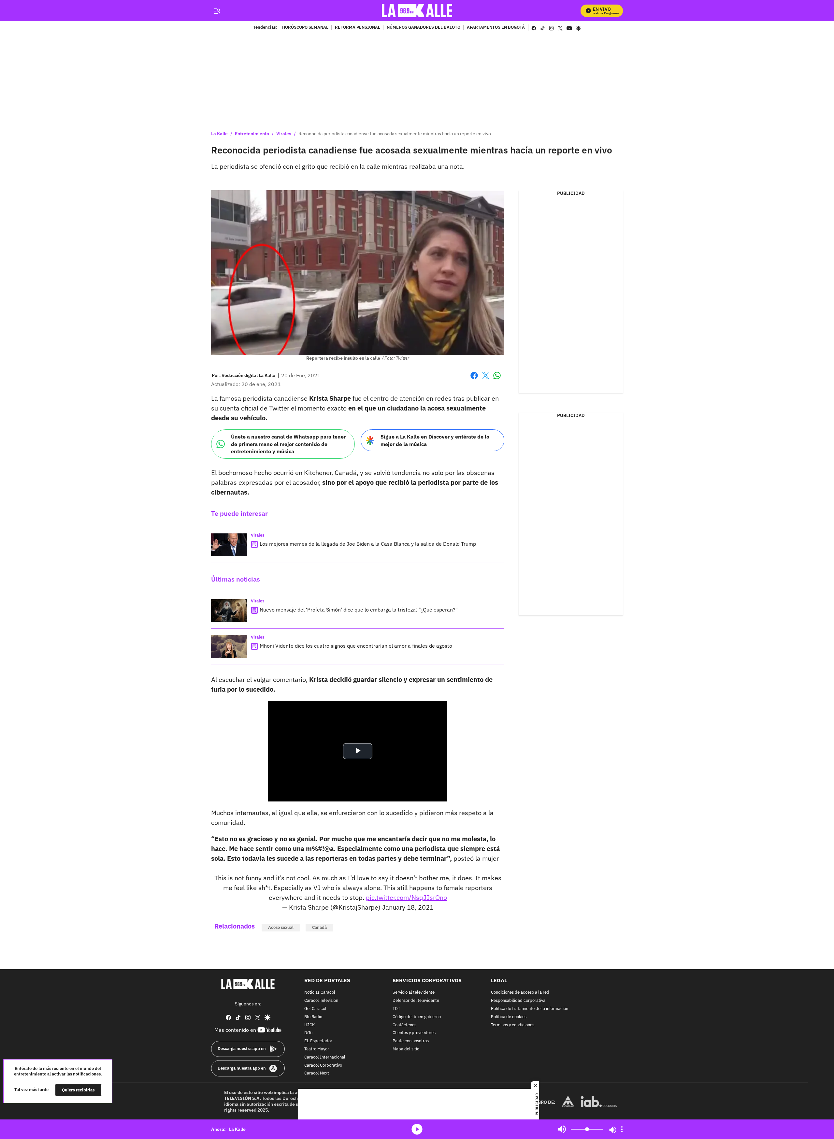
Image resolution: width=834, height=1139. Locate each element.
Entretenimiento (252, 133)
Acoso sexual (281, 927)
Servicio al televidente (414, 992)
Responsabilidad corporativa (518, 1001)
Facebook (474, 379)
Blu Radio (313, 1017)
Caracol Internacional (324, 1057)
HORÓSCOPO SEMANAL (305, 27)
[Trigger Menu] (217, 11)
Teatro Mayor (316, 1049)
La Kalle (219, 133)
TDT (396, 1009)
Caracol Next (316, 1073)
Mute (562, 1129)
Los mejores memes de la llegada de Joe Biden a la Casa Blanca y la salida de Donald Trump (368, 544)
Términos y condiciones (512, 1025)
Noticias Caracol (319, 992)
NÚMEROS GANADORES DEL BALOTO (423, 27)
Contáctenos (404, 1025)
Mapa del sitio (406, 1049)
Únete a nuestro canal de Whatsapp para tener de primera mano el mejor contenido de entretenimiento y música (288, 443)
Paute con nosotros (411, 1041)
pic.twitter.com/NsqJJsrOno (406, 897)
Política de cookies (508, 1017)
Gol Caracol (315, 1009)
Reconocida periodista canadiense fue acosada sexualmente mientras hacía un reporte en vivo (394, 133)
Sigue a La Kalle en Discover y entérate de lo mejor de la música (435, 440)
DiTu (308, 1033)
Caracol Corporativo (323, 1065)
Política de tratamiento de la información (529, 1009)
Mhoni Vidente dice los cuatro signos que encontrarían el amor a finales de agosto (356, 645)
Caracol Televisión (321, 1001)
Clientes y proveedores (414, 1033)
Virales (283, 133)
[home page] (417, 10)
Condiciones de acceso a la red (520, 992)
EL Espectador (318, 1041)
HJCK (309, 1025)
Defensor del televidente (416, 1001)
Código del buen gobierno (417, 1017)
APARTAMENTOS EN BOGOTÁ (496, 27)
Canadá (319, 927)
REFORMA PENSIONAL (357, 27)
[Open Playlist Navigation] (622, 1129)
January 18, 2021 (408, 907)
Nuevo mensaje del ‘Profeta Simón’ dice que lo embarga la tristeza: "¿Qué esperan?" (359, 609)
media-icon (417, 1129)
